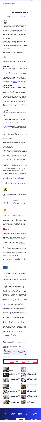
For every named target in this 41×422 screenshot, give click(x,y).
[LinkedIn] (25, 354)
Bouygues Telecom (16, 330)
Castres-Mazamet (11, 146)
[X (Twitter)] (31, 419)
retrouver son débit (15, 82)
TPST (21, 95)
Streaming (5, 413)
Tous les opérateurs (28, 416)
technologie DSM (10, 334)
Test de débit (19, 412)
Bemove (12, 418)
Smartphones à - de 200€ (12, 413)
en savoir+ (11, 364)
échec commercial (23, 243)
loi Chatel (18, 293)
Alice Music (18, 255)
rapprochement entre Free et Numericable (21, 311)
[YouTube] (33, 419)
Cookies (33, 414)
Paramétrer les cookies (6, 419)
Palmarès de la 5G (20, 415)
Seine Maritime (10, 326)
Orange (26, 414)
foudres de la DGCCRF (11, 223)
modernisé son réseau (24, 221)
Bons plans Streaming (12, 414)
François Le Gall (4, 16)
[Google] (29, 419)
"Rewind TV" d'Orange (15, 305)
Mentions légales (34, 412)
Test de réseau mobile (20, 413)
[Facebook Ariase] (32, 419)
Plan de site (33, 415)
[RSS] (36, 419)
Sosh (26, 415)
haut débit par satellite (6, 126)
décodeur (5, 304)
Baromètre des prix (20, 414)
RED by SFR (27, 413)
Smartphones (5, 412)
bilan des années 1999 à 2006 (14, 25)
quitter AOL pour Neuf (15, 200)
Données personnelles (34, 413)
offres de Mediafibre (19, 178)
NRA (15, 91)
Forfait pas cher (11, 412)
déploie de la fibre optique (7, 214)
